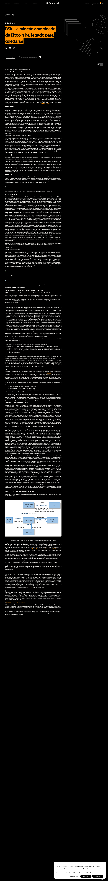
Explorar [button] (25, 3)
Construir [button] (7, 3)
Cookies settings (74, 876)
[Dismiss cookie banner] (102, 863)
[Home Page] (53, 3)
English (87, 3)
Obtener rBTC (95, 3)
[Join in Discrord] (10, 48)
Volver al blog (9, 14)
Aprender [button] (16, 3)
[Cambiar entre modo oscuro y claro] (100, 64)
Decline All (97, 876)
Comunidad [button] (34, 3)
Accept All (85, 876)
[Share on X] (6, 48)
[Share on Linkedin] (14, 48)
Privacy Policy (91, 870)
